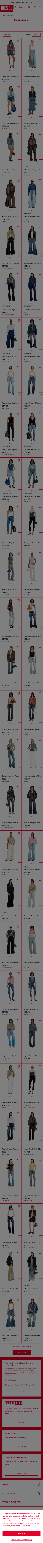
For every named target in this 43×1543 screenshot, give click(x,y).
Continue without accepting (21, 1539)
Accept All (21, 1533)
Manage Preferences (26, 1523)
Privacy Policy (10, 1526)
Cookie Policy (24, 1526)
